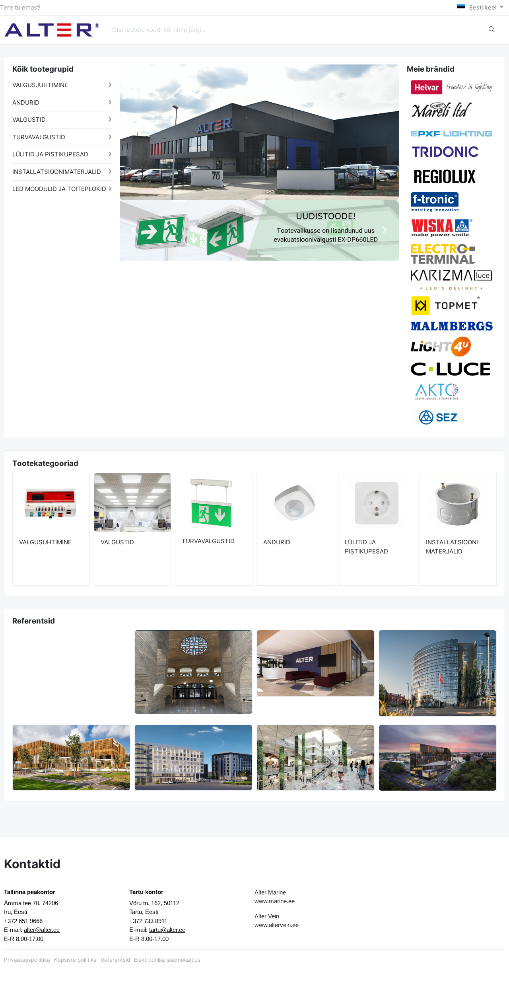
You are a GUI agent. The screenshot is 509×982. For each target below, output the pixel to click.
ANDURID (25, 102)
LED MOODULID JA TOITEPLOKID (59, 189)
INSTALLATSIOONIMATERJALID (56, 171)
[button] (134, 230)
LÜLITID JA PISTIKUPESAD (50, 154)
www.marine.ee (274, 901)
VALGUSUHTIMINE (45, 542)
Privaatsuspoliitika (27, 960)
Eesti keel (483, 7)
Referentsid (115, 960)
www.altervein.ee (276, 925)
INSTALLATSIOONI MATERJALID (452, 546)
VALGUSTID (29, 119)
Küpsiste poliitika (75, 960)
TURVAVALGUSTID (38, 137)
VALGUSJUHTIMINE (40, 85)
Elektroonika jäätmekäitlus (167, 960)
